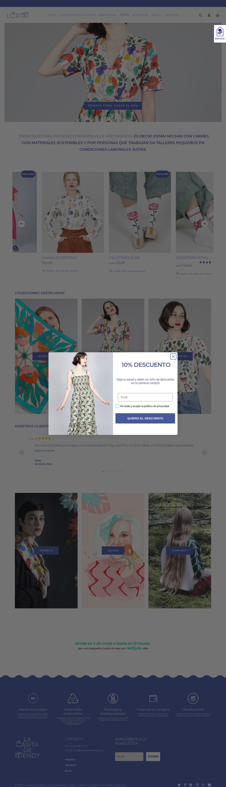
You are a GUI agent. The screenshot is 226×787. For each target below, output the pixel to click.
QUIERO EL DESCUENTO (145, 418)
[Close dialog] (173, 356)
